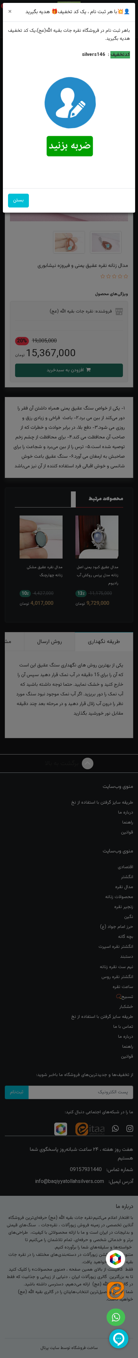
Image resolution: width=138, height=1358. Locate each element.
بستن (18, 200)
